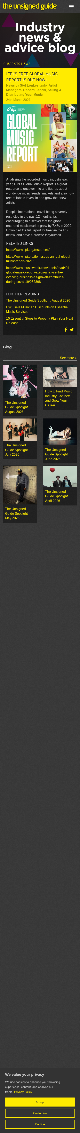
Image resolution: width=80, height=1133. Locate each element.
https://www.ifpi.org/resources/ (27, 250)
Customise (40, 1113)
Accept (40, 1102)
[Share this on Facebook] (66, 330)
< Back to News (16, 63)
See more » (68, 358)
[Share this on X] (71, 330)
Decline (40, 1124)
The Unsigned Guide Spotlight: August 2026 (38, 300)
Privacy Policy (23, 1091)
